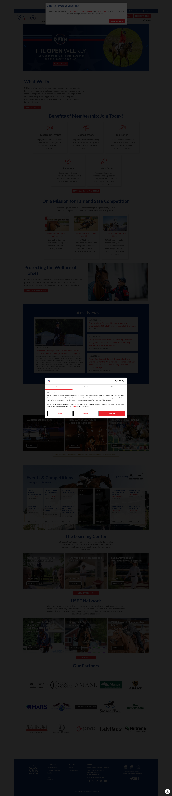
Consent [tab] (59, 387)
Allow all (112, 413)
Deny (60, 413)
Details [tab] (86, 387)
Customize (85, 413)
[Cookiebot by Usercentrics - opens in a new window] (117, 381)
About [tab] (113, 387)
